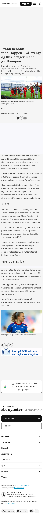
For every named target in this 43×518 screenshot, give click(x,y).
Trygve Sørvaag (24, 486)
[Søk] (40, 3)
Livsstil (4, 448)
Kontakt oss (8, 418)
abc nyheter (9, 511)
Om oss (4, 471)
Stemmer (5, 442)
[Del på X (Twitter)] (21, 117)
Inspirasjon (6, 454)
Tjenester (5, 459)
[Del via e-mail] (25, 117)
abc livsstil (23, 511)
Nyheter (5, 436)
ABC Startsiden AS (9, 503)
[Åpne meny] (34, 3)
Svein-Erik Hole (19, 488)
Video (4, 477)
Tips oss (7, 425)
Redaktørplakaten (16, 494)
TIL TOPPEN (6, 407)
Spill (3, 465)
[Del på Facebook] (17, 117)
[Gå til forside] (10, 3)
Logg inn (25, 4)
